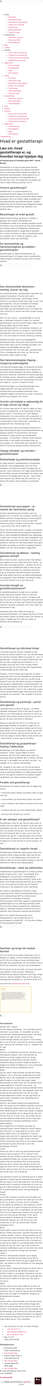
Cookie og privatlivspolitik (18, 58)
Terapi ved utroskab (16, 25)
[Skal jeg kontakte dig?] (38, 1381)
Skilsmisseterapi (14, 30)
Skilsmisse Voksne (15, 37)
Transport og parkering (17, 55)
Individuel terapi (14, 20)
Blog (6, 45)
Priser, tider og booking (17, 53)
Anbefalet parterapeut (17, 60)
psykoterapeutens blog (20, 983)
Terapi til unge (14, 32)
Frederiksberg (13, 65)
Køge (10, 70)
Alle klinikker (13, 73)
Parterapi (12, 17)
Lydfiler (7, 47)
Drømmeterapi (14, 42)
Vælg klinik (8, 63)
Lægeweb (26, 1381)
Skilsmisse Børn (14, 40)
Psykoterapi (13, 27)
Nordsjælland (13, 68)
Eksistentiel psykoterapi (17, 22)
